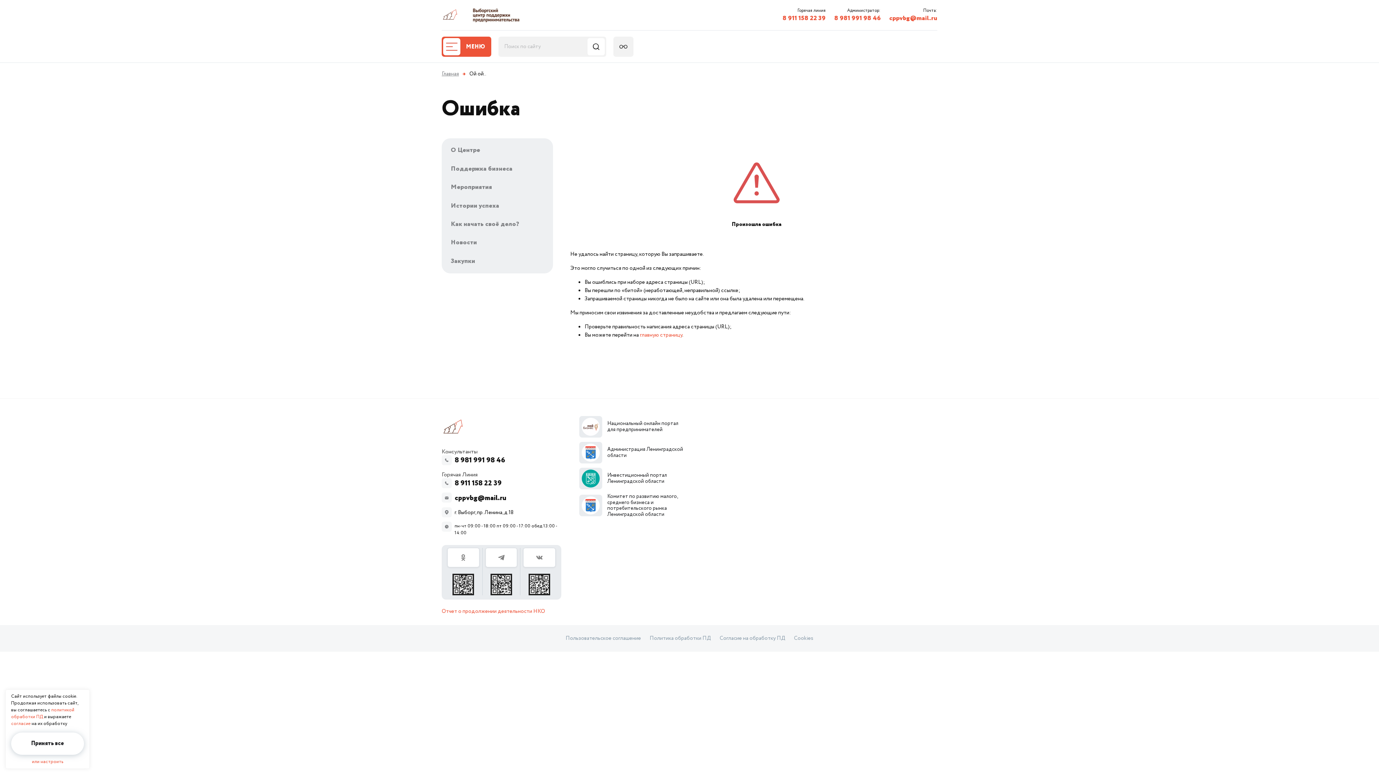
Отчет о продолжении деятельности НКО (493, 611)
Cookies (803, 638)
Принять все (47, 743)
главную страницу (661, 335)
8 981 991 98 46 (857, 18)
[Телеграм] (502, 571)
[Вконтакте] (539, 571)
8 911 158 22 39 (804, 18)
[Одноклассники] (464, 571)
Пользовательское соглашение (603, 638)
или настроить (47, 761)
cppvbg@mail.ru (913, 18)
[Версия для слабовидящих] (623, 47)
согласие (21, 723)
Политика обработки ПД (680, 638)
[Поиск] (596, 46)
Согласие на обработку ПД (752, 638)
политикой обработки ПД (42, 713)
